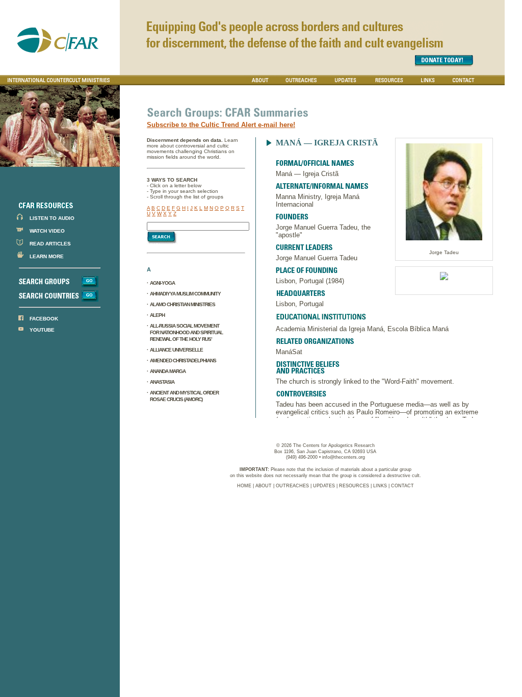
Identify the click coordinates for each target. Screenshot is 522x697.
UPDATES (324, 485)
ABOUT (263, 485)
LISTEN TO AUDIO (52, 218)
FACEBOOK (44, 318)
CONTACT (402, 485)
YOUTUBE (42, 330)
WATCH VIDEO (47, 231)
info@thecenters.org (343, 457)
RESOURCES (354, 485)
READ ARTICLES (50, 243)
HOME (244, 485)
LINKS (380, 485)
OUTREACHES (292, 485)
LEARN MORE (47, 256)
